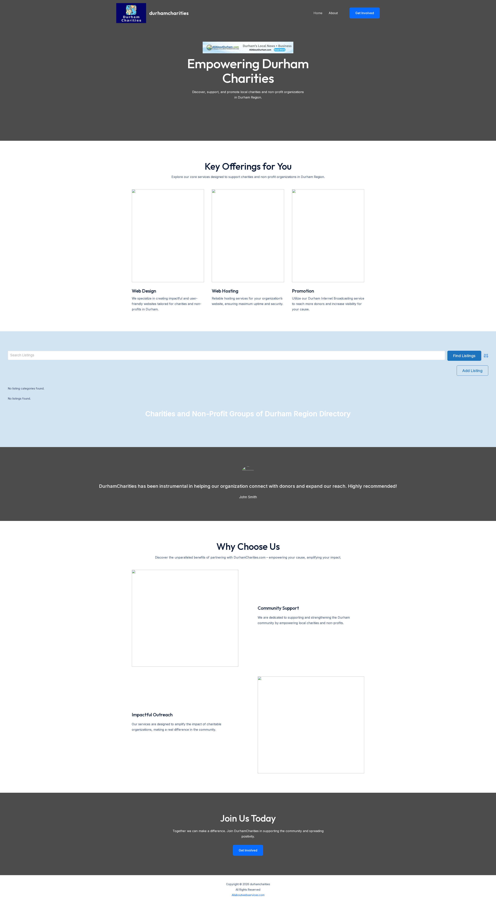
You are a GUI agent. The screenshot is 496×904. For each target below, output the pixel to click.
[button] (362, 13)
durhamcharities (169, 13)
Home (317, 13)
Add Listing (472, 370)
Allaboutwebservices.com (248, 895)
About (333, 13)
